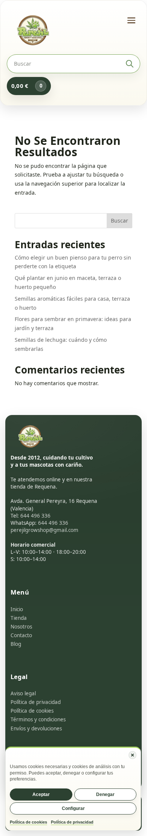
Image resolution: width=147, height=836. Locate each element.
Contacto (21, 635)
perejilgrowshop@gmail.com (44, 530)
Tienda (19, 618)
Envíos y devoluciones (36, 728)
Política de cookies (28, 822)
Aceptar (41, 794)
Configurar (73, 808)
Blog (16, 644)
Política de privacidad (72, 822)
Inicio (17, 609)
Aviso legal (23, 693)
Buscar (119, 220)
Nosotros (21, 626)
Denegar (105, 794)
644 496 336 (35, 515)
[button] (132, 755)
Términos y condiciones (38, 719)
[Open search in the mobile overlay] (73, 63)
